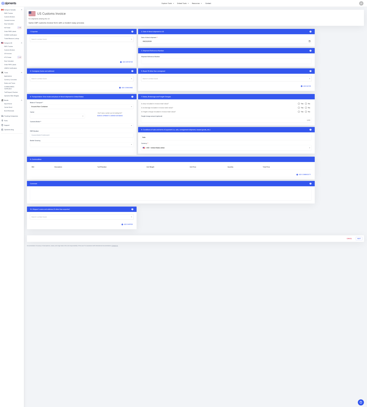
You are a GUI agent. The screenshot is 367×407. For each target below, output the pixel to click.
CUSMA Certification (10, 35)
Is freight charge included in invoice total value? (158, 112)
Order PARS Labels (10, 31)
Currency (144, 143)
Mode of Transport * (36, 102)
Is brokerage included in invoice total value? (157, 108)
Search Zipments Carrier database (110, 115)
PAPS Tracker (8, 46)
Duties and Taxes (9, 83)
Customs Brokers (9, 17)
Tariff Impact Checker (11, 92)
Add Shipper (128, 224)
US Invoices (8, 53)
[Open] (131, 39)
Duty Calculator (9, 24)
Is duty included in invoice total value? (155, 104)
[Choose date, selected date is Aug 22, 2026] (309, 41)
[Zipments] (9, 3)
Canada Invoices (9, 20)
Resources (196, 3)
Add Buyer (307, 86)
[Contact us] (361, 402)
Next (359, 238)
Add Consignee (127, 87)
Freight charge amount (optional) (151, 116)
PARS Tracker (8, 13)
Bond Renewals (9, 111)
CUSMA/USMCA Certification (9, 88)
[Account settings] (361, 3)
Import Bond (8, 104)
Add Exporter (128, 62)
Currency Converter (10, 79)
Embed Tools (182, 3)
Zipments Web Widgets (11, 96)
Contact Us (115, 245)
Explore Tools (167, 3)
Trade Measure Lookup (11, 38)
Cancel (349, 238)
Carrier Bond (8, 107)
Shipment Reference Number (150, 56)
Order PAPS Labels (10, 64)
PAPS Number (34, 131)
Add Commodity (305, 174)
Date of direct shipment (149, 37)
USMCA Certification (10, 68)
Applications (8, 76)
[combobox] (80, 39)
